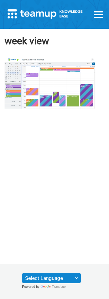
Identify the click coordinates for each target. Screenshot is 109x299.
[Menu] (98, 14)
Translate (59, 286)
